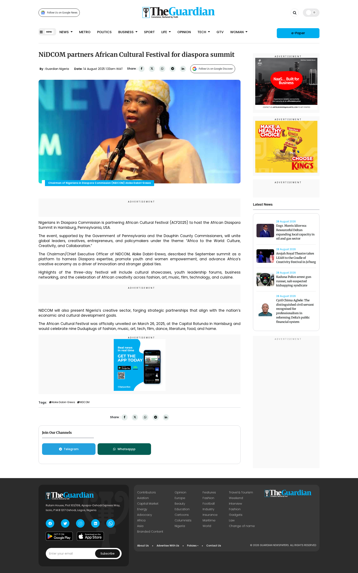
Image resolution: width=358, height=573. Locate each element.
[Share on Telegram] (172, 69)
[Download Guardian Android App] (59, 536)
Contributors (146, 492)
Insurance (210, 515)
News (64, 32)
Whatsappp (126, 449)
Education (182, 509)
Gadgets (235, 515)
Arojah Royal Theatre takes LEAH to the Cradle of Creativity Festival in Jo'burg (296, 258)
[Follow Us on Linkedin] (95, 523)
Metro (85, 32)
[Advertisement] (286, 402)
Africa (141, 520)
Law (232, 520)
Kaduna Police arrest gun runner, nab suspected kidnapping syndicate (293, 281)
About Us (143, 545)
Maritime (209, 520)
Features (209, 492)
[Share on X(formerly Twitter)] (151, 69)
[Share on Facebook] (141, 69)
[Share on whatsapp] (162, 69)
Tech (202, 32)
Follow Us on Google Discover (216, 68)
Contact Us (213, 545)
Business (126, 32)
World (207, 526)
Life (164, 32)
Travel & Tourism (241, 492)
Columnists (183, 520)
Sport (149, 32)
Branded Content (150, 531)
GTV (220, 32)
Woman (237, 32)
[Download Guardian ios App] (90, 536)
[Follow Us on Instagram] (80, 523)
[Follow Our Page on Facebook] (50, 523)
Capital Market (147, 504)
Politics (104, 32)
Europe (180, 498)
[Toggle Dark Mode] (311, 12)
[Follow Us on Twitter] (65, 523)
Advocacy (144, 515)
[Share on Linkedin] (183, 69)
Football (209, 504)
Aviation (143, 498)
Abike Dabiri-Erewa (63, 402)
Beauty (180, 504)
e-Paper (298, 33)
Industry (208, 509)
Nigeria (180, 526)
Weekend (236, 498)
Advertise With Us (168, 545)
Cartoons (182, 515)
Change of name (242, 526)
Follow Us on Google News (62, 12)
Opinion (184, 32)
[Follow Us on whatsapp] (110, 523)
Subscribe (107, 553)
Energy (142, 509)
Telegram (71, 449)
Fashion (208, 498)
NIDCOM (85, 402)
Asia (140, 526)
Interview (235, 504)
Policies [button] (192, 545)
